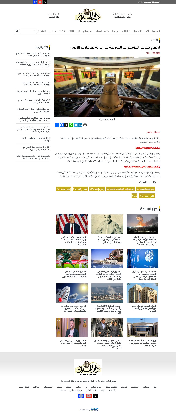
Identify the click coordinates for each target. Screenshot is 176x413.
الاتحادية (138, 31)
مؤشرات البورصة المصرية (120, 188)
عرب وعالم (88, 31)
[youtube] (40, 2)
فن (78, 31)
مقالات (36, 387)
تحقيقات (126, 31)
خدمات (63, 390)
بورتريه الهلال (76, 390)
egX (134, 195)
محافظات (47, 387)
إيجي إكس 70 (63, 188)
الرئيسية (156, 31)
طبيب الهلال (91, 390)
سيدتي (52, 31)
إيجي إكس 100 (146, 195)
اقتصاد (62, 31)
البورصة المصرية (145, 188)
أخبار (147, 31)
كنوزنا (103, 390)
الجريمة (115, 31)
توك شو (112, 390)
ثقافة (71, 31)
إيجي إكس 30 (97, 188)
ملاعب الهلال (102, 31)
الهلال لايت (24, 387)
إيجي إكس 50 (80, 188)
